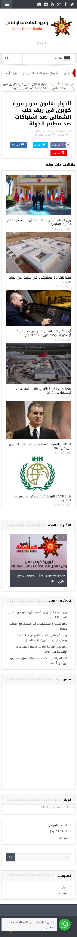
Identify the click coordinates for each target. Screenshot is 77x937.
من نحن (63, 838)
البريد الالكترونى (42, 134)
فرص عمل (62, 893)
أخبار (37, 131)
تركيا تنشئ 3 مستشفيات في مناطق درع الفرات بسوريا (40, 279)
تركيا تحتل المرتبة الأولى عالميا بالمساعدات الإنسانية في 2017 (43, 391)
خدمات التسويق (58, 831)
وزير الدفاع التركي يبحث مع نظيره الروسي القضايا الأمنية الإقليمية (38, 222)
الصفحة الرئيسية (57, 825)
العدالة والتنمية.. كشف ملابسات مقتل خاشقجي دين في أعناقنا (40, 446)
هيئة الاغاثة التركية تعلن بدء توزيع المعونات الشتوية (42, 498)
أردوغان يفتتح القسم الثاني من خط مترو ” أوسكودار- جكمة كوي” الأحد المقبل (43, 333)
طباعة (61, 134)
